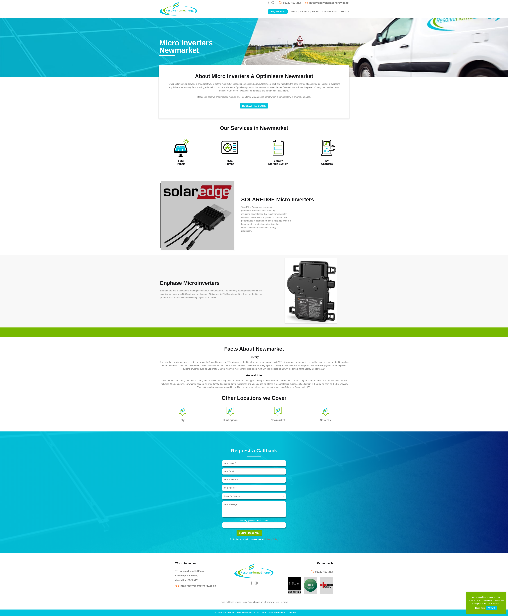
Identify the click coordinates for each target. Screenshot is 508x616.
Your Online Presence (265, 612)
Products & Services (323, 12)
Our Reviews (282, 602)
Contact (344, 12)
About (303, 12)
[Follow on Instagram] (272, 2)
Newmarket (278, 420)
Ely (183, 420)
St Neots (325, 420)
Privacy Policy (271, 539)
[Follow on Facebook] (269, 2)
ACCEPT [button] (491, 608)
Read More (480, 608)
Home (294, 12)
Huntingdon (230, 420)
